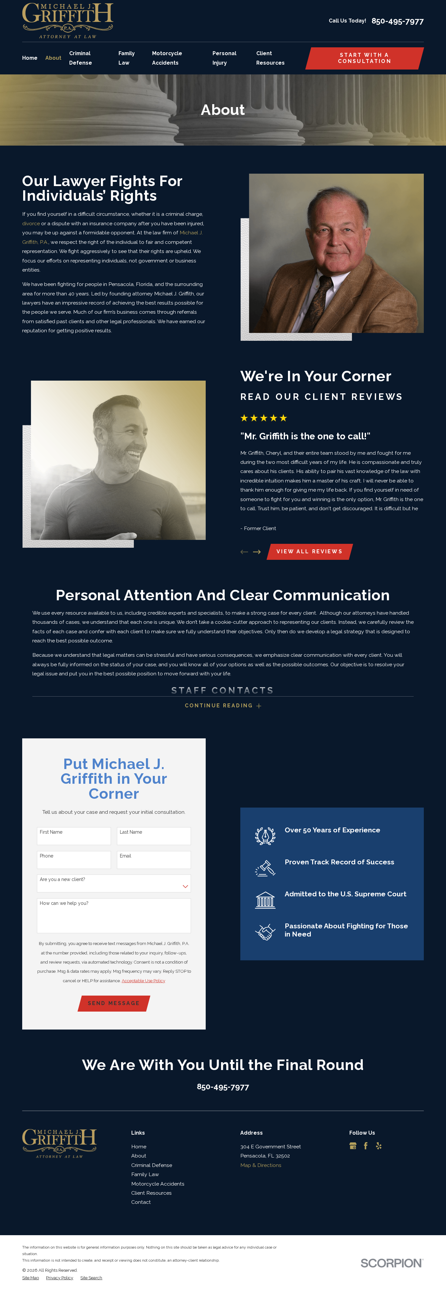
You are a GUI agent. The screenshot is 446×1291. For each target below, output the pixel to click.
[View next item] (257, 552)
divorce (31, 223)
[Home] (67, 21)
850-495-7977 (398, 21)
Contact (141, 1202)
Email (125, 855)
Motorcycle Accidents (157, 1184)
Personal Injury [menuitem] (224, 58)
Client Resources (151, 1193)
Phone (46, 855)
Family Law (145, 1174)
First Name (51, 832)
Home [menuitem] (30, 58)
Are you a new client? (62, 879)
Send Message (114, 1003)
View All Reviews (310, 551)
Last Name (131, 832)
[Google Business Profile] (353, 1145)
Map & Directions (260, 1165)
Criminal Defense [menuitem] (80, 58)
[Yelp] (378, 1145)
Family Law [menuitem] (127, 58)
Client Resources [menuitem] (270, 58)
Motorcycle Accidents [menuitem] (167, 58)
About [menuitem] (53, 58)
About (138, 1156)
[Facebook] (365, 1145)
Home (138, 1146)
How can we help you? (64, 903)
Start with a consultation (364, 58)
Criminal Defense (151, 1165)
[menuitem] (30, 1278)
